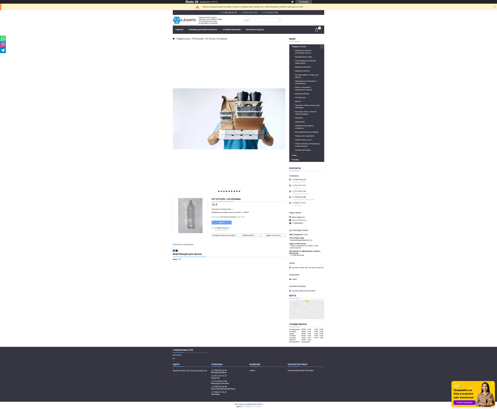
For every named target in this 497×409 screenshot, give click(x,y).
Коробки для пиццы (303, 150)
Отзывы (295, 160)
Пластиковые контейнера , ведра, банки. (305, 62)
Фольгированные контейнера (307, 132)
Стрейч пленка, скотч (303, 140)
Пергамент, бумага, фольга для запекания (307, 106)
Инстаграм (177, 355)
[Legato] (184, 20)
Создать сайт (205, 2)
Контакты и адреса (255, 30)
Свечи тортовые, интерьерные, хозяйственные (307, 145)
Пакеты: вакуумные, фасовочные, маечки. (303, 88)
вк (174, 358)
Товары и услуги (183, 39)
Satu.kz (260, 404)
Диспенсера (300, 122)
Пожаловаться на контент (251, 406)
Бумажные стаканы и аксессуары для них (303, 52)
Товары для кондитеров (305, 136)
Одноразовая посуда (303, 57)
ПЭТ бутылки (197, 39)
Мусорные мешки (302, 94)
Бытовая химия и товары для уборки (307, 76)
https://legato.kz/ (298, 217)
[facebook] (174, 251)
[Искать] (279, 20)
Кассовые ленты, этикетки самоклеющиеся (305, 113)
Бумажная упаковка (303, 67)
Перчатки (299, 118)
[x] (177, 251)
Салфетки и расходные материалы (304, 127)
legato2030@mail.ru (299, 220)
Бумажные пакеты (302, 71)
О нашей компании (231, 30)
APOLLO (298, 101)
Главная (179, 30)
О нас (294, 155)
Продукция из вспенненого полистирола (305, 82)
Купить (221, 222)
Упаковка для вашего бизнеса (202, 30)
